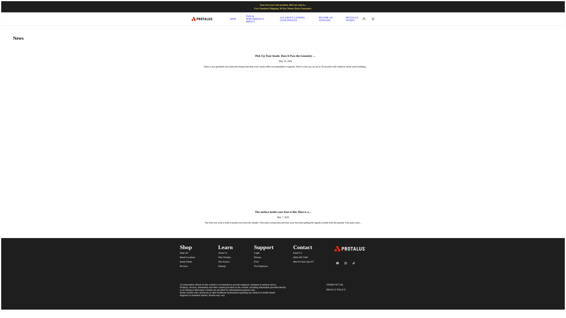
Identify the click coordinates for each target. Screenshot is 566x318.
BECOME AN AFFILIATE (326, 18)
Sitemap (222, 266)
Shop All (184, 253)
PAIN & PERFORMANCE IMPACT (255, 19)
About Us (222, 253)
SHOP (233, 19)
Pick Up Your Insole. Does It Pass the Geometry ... (285, 55)
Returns (257, 257)
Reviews (184, 266)
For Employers (261, 266)
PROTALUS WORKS (352, 18)
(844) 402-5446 (300, 257)
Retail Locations (187, 257)
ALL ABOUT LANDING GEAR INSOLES (292, 18)
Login (257, 253)
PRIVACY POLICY (336, 289)
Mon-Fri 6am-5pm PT (303, 261)
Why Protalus (224, 257)
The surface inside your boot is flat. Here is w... (283, 211)
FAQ (256, 261)
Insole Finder (186, 261)
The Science (224, 261)
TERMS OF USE (334, 284)
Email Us (297, 253)
